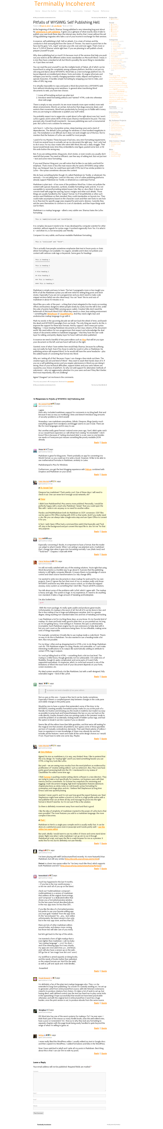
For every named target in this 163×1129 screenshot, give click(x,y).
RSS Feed (115, 19)
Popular (96, 11)
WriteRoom (52, 314)
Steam (115, 33)
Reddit (115, 34)
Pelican (88, 469)
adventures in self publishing (48, 32)
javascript (112, 83)
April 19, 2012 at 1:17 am (45, 980)
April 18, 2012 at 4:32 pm (45, 748)
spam (122, 95)
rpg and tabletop (118, 48)
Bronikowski (114, 113)
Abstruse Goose (116, 142)
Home (37, 11)
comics (115, 43)
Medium (115, 36)
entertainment (115, 41)
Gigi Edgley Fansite (116, 136)
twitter (126, 95)
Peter (42, 499)
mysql (117, 87)
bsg (118, 75)
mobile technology (121, 85)
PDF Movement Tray (117, 129)
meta (112, 57)
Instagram (115, 26)
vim (122, 97)
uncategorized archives (118, 69)
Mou (84, 339)
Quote (104, 442)
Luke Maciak (57, 26)
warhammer (113, 99)
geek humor (114, 55)
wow (125, 101)
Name (35, 1093)
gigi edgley (112, 79)
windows (113, 101)
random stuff (115, 60)
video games (117, 51)
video (119, 97)
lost (110, 85)
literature (115, 45)
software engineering (114, 95)
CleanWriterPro (66, 314)
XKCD (112, 146)
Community (78, 11)
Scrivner (47, 777)
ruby (126, 92)
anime (110, 75)
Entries (114, 153)
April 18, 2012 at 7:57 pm (45, 853)
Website (35, 1106)
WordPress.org (115, 156)
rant (115, 89)
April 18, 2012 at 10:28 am (45, 406)
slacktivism (120, 94)
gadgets (124, 77)
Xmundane (114, 137)
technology (114, 63)
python (111, 89)
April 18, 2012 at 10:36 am (45, 452)
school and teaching (117, 62)
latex (116, 83)
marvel (113, 85)
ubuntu (112, 97)
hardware (118, 79)
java (123, 81)
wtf (110, 103)
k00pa (41, 1035)
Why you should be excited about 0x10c (45, 17)
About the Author (49, 11)
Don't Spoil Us (115, 122)
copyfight (113, 77)
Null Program (115, 115)
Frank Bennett (44, 978)
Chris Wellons (44, 561)
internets (118, 81)
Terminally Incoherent (64, 4)
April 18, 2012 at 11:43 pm (45, 878)
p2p (124, 87)
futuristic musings (116, 53)
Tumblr (114, 29)
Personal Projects (116, 131)
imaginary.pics (115, 124)
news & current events (118, 58)
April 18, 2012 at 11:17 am (45, 484)
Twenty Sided (115, 117)
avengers (115, 75)
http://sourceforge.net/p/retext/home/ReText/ (81, 866)
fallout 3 (119, 77)
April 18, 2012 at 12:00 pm (45, 541)
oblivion (121, 87)
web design (121, 99)
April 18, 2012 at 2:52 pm (45, 564)
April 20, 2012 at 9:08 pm (45, 1012)
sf (116, 94)
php (126, 87)
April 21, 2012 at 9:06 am (45, 1037)
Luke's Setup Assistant (118, 125)
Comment (35, 1071)
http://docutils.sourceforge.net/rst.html (82, 859)
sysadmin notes (118, 67)
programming (117, 65)
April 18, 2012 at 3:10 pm (45, 686)
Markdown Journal (116, 127)
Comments (116, 154)
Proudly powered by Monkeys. (113, 1124)
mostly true (112, 87)
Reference (105, 11)
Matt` (43, 820)
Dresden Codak (116, 144)
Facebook (115, 31)
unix (116, 97)
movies (115, 46)
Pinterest (115, 28)
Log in (113, 151)
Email (35, 1099)
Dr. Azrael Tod (44, 404)
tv (113, 50)
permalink (70, 381)
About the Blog (64, 11)
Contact (87, 11)
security (112, 93)
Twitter (114, 24)
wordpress (121, 101)
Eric (40, 538)
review (120, 91)
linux (124, 83)
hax (122, 79)
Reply (96, 442)
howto (111, 81)
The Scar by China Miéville (98, 17)
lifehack (120, 83)
